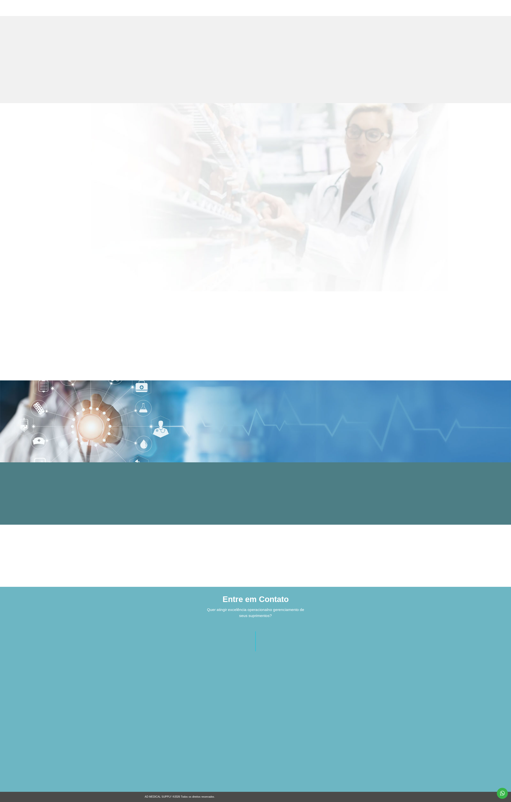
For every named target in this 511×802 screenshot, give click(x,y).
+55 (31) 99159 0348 (289, 692)
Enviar (204, 777)
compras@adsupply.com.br (293, 707)
